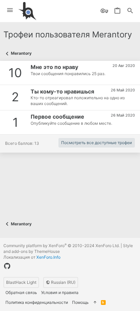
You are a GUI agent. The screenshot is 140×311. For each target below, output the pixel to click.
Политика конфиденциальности (36, 302)
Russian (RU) (62, 282)
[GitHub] (7, 266)
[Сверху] (95, 303)
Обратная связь (21, 292)
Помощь (80, 302)
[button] (10, 10)
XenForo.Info (48, 257)
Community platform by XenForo (61, 245)
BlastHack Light (21, 282)
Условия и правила (59, 292)
